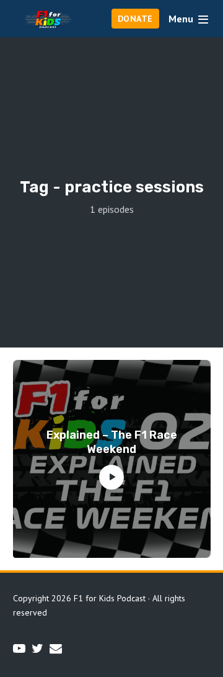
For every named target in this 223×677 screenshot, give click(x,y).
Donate (135, 18)
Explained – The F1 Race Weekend (111, 442)
